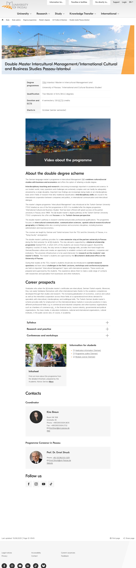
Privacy (4, 556)
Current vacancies (68, 553)
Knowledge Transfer (81, 13)
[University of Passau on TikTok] (51, 484)
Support (116, 2)
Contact (34, 556)
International (108, 13)
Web (48, 431)
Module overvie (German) (85, 357)
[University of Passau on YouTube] (43, 484)
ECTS (29, 103)
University (23, 13)
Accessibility (36, 553)
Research (42, 13)
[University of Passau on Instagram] (36, 484)
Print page (116, 538)
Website (50, 463)
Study (58, 13)
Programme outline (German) (86, 353)
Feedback (65, 556)
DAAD (38, 245)
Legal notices (7, 553)
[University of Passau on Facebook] (29, 484)
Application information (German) (88, 350)
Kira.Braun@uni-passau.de (59, 428)
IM (83, 179)
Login (124, 2)
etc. (52, 307)
